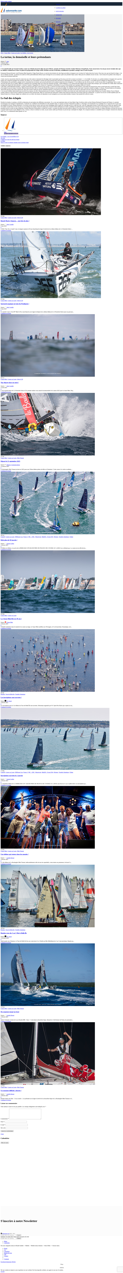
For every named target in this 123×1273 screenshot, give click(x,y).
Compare (6, 1259)
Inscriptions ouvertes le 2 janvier (12, 775)
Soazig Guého (10, 543)
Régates (56, 537)
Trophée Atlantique (64, 537)
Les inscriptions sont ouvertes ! (11, 697)
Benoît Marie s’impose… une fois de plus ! (15, 221)
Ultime (71, 537)
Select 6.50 (20, 217)
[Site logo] (11, 14)
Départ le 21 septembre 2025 (10, 461)
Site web (3, 1128)
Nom (2, 1121)
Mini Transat (20, 458)
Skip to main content (6, 1)
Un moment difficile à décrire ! (11, 1090)
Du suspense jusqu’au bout (10, 1012)
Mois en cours (4, 1142)
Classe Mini (7, 53)
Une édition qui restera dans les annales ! (15, 854)
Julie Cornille (10, 224)
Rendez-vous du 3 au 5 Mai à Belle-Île (14, 933)
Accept (2, 1271)
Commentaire (5, 1119)
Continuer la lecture (6, 230)
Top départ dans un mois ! (10, 382)
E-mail (3, 1125)
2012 (2, 53)
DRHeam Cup (19, 537)
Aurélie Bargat (10, 858)
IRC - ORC (31, 537)
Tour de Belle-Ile (10, 694)
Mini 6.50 (16, 136)
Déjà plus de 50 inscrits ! (9, 540)
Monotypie (38, 537)
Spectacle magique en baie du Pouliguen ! (15, 304)
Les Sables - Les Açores (26, 53)
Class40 (3, 537)
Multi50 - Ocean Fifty (47, 537)
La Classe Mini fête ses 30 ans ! (11, 619)
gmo (8, 61)
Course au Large (15, 53)
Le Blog (3, 141)
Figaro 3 (25, 537)
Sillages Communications (13, 465)
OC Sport (9, 701)
